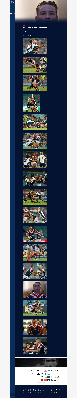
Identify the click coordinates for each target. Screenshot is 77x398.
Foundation (11, 12)
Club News (24, 25)
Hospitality (11, 11)
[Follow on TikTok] (28, 385)
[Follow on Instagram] (32, 385)
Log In (12, 395)
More (11, 13)
